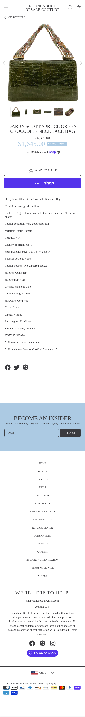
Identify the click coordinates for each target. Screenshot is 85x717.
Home (42, 463)
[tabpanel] (42, 63)
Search (42, 471)
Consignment (42, 536)
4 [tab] (45, 95)
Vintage (42, 544)
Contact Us (42, 503)
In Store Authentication (42, 560)
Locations (42, 495)
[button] (6, 8)
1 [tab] (28, 95)
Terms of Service (43, 568)
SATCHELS (16, 17)
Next (81, 63)
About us (43, 479)
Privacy (42, 576)
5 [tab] (51, 95)
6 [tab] (57, 95)
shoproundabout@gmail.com (42, 600)
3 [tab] (40, 95)
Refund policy (42, 520)
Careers (42, 552)
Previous (4, 63)
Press (42, 487)
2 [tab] (34, 95)
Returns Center (42, 528)
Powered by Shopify (46, 683)
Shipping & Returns (42, 511)
